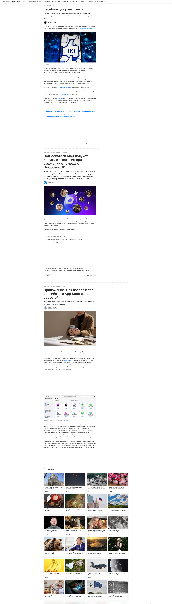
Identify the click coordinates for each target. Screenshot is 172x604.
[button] (70, 201)
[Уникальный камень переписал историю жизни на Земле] (97, 547)
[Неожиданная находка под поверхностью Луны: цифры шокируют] (118, 526)
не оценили (59, 98)
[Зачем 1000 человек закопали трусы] (75, 569)
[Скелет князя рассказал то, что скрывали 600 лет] (54, 483)
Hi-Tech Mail (58, 152)
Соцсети (64, 286)
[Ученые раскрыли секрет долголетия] (54, 590)
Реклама (11, 603)
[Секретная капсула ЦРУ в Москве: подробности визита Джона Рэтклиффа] (97, 569)
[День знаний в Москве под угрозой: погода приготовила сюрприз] (118, 547)
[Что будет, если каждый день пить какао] (54, 504)
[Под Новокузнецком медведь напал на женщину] (54, 547)
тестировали (65, 94)
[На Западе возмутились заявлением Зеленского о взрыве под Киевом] (54, 526)
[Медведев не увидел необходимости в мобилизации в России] (75, 547)
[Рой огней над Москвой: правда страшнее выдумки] (75, 483)
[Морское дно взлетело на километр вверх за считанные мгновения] (118, 504)
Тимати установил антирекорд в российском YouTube (62, 114)
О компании (6, 603)
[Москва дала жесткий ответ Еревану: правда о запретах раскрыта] (97, 504)
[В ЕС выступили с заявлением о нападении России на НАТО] (97, 590)
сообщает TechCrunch (85, 28)
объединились (68, 360)
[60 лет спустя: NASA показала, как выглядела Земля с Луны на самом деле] (118, 569)
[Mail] (2, 1)
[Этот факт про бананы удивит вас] (54, 569)
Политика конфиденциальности (163, 603)
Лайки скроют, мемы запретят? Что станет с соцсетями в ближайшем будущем (70, 111)
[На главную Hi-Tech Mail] (6, 1)
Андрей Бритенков (52, 307)
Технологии (55, 5)
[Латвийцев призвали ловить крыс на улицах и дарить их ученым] (75, 526)
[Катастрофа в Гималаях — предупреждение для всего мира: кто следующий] (97, 483)
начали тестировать (66, 87)
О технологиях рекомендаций (150, 603)
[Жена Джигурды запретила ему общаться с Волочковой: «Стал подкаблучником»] (97, 526)
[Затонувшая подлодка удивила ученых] (75, 504)
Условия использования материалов (136, 603)
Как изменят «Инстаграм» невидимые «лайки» (60, 116)
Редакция (126, 603)
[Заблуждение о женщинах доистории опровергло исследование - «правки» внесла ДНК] (118, 590)
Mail (2, 603)
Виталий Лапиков (52, 22)
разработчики (66, 354)
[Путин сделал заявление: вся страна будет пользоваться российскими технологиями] (75, 590)
